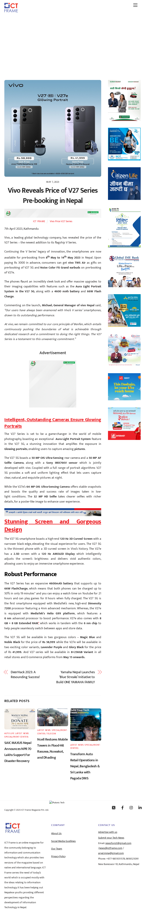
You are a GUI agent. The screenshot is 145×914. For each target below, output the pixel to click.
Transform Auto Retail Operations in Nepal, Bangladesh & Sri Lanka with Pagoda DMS (85, 766)
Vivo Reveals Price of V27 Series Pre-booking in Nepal (53, 196)
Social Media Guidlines (63, 841)
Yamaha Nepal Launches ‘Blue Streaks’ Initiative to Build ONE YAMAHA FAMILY (75, 677)
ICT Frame (39, 221)
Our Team (56, 848)
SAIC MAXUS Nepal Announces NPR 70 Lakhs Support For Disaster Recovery (17, 752)
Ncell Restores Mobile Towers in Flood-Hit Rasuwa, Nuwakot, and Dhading (52, 748)
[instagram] (131, 807)
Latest (18, 733)
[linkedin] (140, 807)
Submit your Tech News (111, 838)
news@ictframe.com (110, 848)
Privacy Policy (58, 856)
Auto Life (9, 733)
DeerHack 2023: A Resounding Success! (25, 675)
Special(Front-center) (16, 737)
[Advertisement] (72, 44)
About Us (56, 833)
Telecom (51, 733)
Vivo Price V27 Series (61, 221)
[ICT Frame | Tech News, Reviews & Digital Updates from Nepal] (11, 11)
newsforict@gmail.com (118, 843)
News (26, 733)
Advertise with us (107, 832)
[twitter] (113, 807)
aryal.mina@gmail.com (111, 853)
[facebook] (122, 807)
